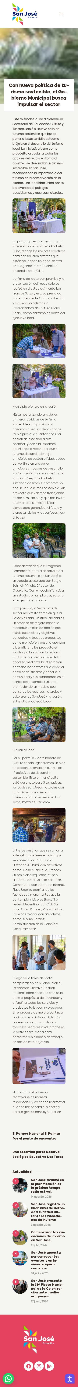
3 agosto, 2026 (41, 1225)
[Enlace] (61, 14)
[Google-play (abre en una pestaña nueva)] (49, 1366)
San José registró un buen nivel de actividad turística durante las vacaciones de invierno (48, 1212)
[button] (8, 1378)
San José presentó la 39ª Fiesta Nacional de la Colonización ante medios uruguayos (47, 1288)
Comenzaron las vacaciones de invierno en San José (48, 1236)
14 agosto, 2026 (41, 1197)
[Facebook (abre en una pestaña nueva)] (28, 1366)
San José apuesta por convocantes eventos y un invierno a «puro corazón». (46, 1260)
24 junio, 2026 (39, 1273)
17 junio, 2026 (39, 1301)
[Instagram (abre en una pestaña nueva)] (39, 1366)
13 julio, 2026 (39, 1245)
